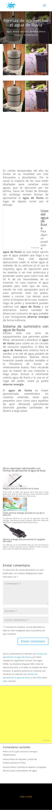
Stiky (39, 677)
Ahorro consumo (21, 31)
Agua (9, 31)
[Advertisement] (26, 142)
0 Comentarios (31, 35)
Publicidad (35, 247)
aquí (5, 681)
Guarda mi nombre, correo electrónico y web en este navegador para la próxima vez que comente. (24, 630)
